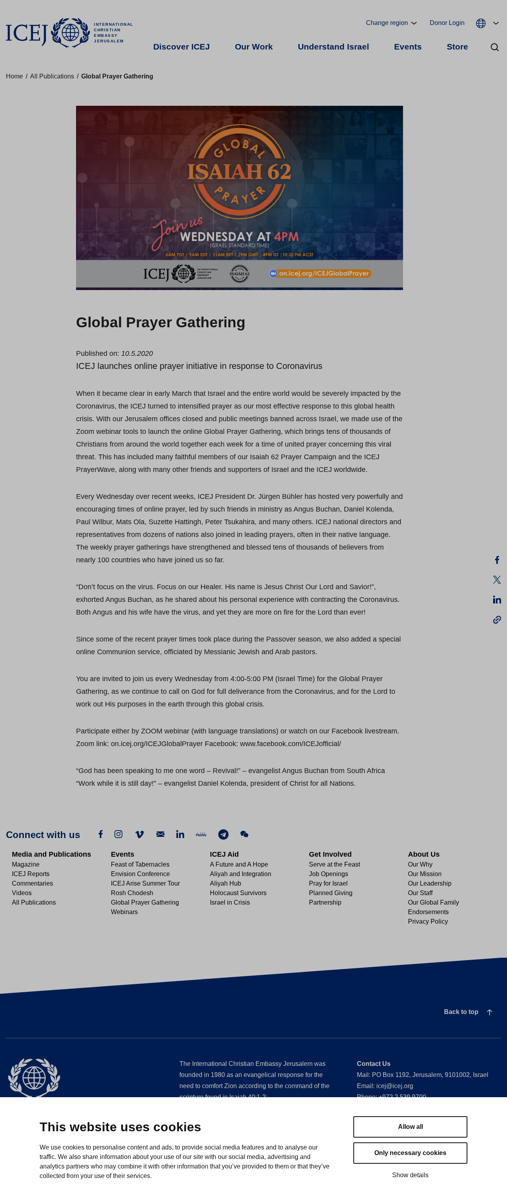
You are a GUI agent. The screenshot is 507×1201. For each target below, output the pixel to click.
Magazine (26, 864)
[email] (160, 834)
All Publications (52, 76)
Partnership (325, 902)
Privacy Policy (428, 921)
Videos (22, 893)
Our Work (254, 46)
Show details (410, 1175)
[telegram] (223, 834)
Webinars (124, 912)
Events (408, 46)
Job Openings (328, 874)
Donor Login (447, 22)
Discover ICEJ (181, 46)
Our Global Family (433, 902)
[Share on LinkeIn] (497, 599)
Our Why (420, 864)
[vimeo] (139, 834)
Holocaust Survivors (238, 893)
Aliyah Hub (225, 883)
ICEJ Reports (31, 874)
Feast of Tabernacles (140, 864)
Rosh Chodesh (132, 893)
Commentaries (32, 883)
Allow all (410, 1126)
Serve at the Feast (334, 864)
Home (14, 76)
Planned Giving (331, 893)
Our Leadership (430, 883)
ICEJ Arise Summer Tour (145, 883)
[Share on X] (497, 580)
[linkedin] (180, 834)
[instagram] (118, 834)
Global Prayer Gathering (145, 902)
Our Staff (420, 893)
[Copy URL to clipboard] (497, 619)
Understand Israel (333, 46)
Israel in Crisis (230, 902)
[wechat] (244, 834)
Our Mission (425, 874)
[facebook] (101, 834)
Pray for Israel (328, 883)
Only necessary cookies (410, 1152)
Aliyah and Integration (240, 874)
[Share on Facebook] (497, 560)
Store (457, 46)
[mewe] (201, 834)
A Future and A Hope (239, 864)
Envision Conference (140, 874)
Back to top (461, 1011)
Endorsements (428, 912)
